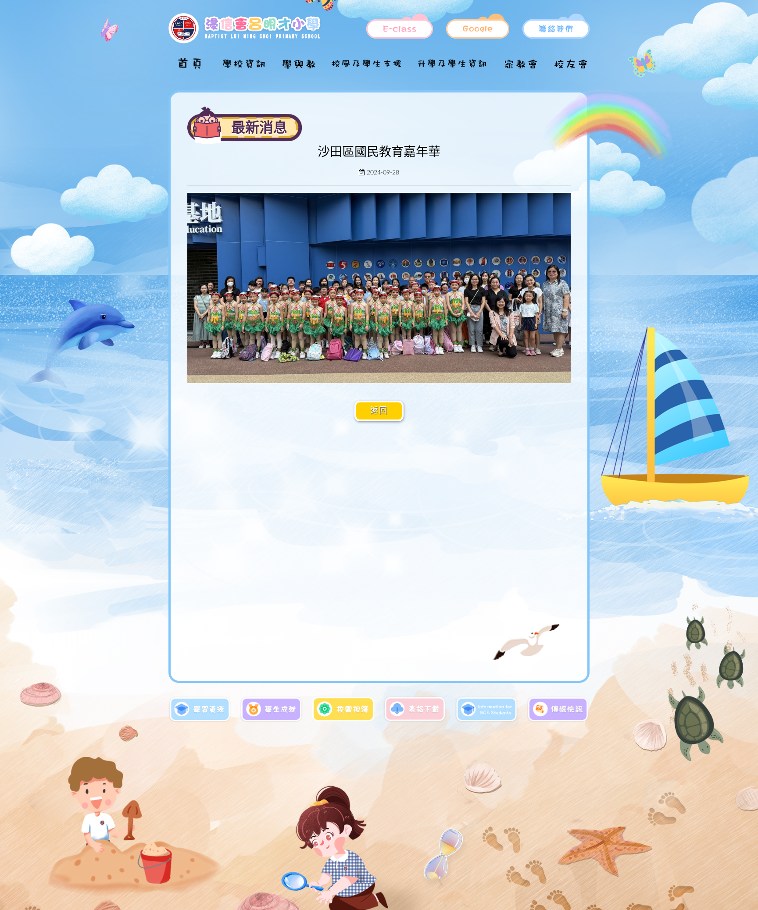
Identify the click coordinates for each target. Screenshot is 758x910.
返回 (379, 411)
